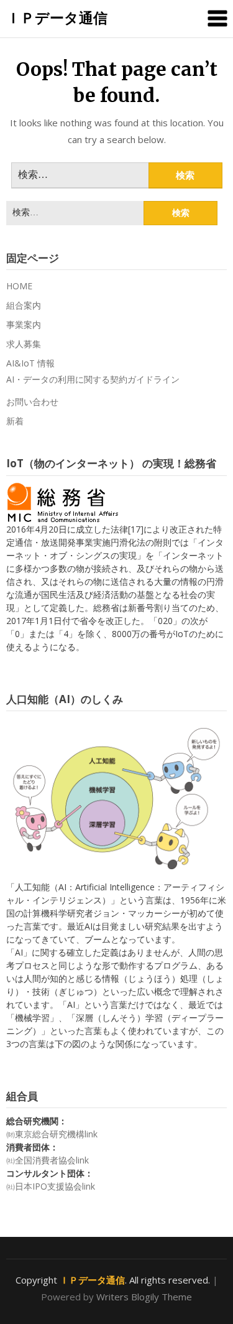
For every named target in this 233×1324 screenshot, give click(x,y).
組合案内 (23, 305)
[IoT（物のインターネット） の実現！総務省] (62, 501)
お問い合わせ (32, 402)
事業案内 (23, 324)
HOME (19, 286)
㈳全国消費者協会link (47, 1160)
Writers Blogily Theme (144, 1296)
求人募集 (23, 344)
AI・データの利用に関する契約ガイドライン (93, 379)
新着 (15, 421)
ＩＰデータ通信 (56, 17)
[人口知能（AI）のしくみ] (116, 798)
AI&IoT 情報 (30, 363)
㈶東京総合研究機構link (52, 1134)
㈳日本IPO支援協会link (50, 1186)
